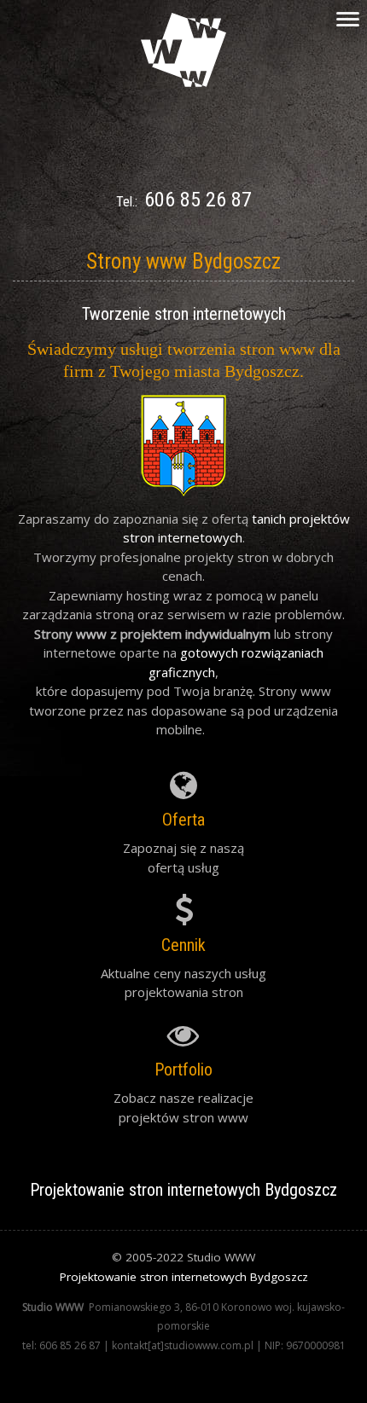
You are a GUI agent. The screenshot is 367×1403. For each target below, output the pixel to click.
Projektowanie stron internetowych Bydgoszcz (184, 1276)
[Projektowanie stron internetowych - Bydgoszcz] (183, 81)
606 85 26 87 (198, 200)
